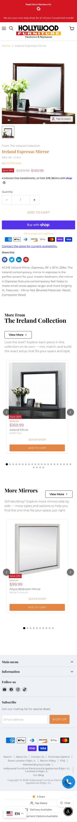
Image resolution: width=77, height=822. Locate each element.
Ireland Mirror (19, 430)
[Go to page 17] (57, 464)
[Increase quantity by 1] (34, 200)
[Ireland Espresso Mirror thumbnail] (8, 132)
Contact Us (37, 756)
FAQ (62, 760)
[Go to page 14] (48, 464)
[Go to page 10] (35, 464)
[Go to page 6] (23, 464)
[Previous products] (6, 412)
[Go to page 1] (7, 464)
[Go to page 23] (37, 467)
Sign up (60, 719)
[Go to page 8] (29, 464)
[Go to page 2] (10, 464)
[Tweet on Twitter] (12, 259)
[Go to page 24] (40, 467)
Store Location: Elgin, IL (22, 760)
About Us (21, 756)
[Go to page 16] (54, 464)
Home (6, 45)
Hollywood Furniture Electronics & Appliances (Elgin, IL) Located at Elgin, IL (37, 770)
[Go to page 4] (16, 464)
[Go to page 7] (26, 464)
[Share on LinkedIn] (19, 259)
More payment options (38, 233)
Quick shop (37, 439)
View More (16, 334)
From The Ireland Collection (21, 146)
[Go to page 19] (64, 464)
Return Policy (48, 760)
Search (7, 756)
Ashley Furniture (19, 592)
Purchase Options (59, 756)
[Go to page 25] (43, 467)
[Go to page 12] (42, 464)
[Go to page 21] (70, 464)
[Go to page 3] (13, 464)
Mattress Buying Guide (36, 764)
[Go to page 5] (19, 464)
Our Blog (38, 775)
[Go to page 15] (51, 464)
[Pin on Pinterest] (26, 259)
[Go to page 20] (67, 464)
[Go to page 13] (45, 464)
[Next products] (70, 412)
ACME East (13, 163)
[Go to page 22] (34, 467)
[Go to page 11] (38, 464)
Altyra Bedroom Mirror (25, 589)
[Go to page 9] (32, 464)
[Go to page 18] (61, 464)
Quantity (7, 191)
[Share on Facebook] (4, 259)
